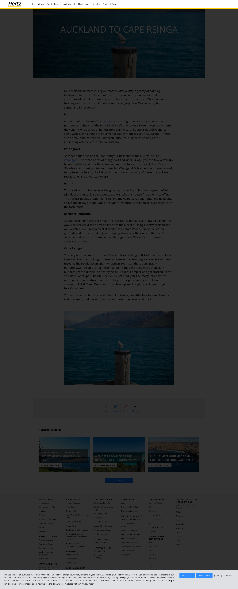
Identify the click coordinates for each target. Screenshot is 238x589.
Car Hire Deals (52, 4)
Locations (66, 4)
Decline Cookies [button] (204, 575)
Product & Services (111, 4)
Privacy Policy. (88, 584)
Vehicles (96, 4)
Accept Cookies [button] (187, 575)
